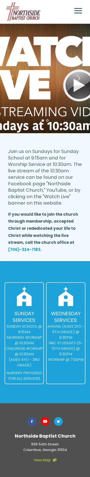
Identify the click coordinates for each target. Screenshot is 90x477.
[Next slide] (78, 78)
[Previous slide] (12, 78)
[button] (78, 11)
